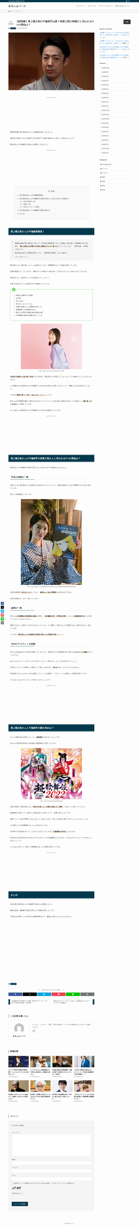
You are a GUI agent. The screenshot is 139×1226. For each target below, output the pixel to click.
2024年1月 (105, 144)
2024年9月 (105, 123)
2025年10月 (105, 68)
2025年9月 (105, 72)
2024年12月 (105, 110)
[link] (34, 1031)
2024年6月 (105, 136)
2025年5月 (105, 89)
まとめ (22, 213)
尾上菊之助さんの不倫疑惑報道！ (32, 195)
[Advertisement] (51, 113)
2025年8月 (105, 76)
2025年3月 (105, 97)
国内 (103, 177)
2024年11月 (105, 114)
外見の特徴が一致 (29, 201)
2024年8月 (105, 127)
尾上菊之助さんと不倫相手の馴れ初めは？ (35, 210)
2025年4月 (105, 93)
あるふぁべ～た (17, 6)
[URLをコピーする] (87, 994)
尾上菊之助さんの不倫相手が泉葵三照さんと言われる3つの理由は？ (45, 198)
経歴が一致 (27, 204)
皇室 (103, 185)
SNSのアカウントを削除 (31, 207)
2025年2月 (105, 102)
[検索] (129, 1)
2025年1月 (105, 106)
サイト (14, 1175)
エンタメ (13, 28)
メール (15, 1167)
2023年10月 (105, 148)
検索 (127, 22)
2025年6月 (105, 85)
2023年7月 (105, 153)
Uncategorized (107, 164)
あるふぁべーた (19, 1036)
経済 (103, 190)
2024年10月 (105, 119)
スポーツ (105, 173)
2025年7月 (105, 80)
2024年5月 (105, 140)
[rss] (126, 1)
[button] (15, 994)
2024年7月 (105, 131)
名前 (14, 1159)
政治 (103, 181)
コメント (15, 1132)
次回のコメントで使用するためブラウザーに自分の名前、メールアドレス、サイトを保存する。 (44, 1183)
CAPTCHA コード (17, 1193)
